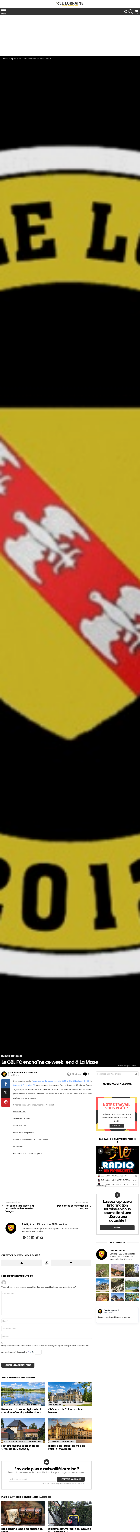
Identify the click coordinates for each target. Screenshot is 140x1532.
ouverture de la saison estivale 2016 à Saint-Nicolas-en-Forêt (61, 1081)
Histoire (53, 1402)
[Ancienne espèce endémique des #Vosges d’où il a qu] (132, 1270)
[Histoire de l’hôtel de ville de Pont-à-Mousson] (70, 1430)
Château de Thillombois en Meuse (66, 1410)
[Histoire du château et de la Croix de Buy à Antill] (117, 1299)
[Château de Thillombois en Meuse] (70, 1394)
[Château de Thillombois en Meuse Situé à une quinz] (102, 1285)
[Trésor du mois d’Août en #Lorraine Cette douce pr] (102, 1299)
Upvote (21, 1263)
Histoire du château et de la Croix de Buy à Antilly (20, 1447)
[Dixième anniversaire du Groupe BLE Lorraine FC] (70, 1513)
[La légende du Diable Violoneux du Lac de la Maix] (132, 1285)
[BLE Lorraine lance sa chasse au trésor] (23, 1513)
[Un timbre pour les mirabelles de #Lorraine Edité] (132, 1299)
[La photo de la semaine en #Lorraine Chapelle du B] (117, 1270)
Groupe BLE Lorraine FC (24, 1085)
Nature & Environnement (26, 1405)
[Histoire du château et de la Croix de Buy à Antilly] (23, 1430)
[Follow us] (125, 11)
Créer (117, 1227)
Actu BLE (45, 1497)
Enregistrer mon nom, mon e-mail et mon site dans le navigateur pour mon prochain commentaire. (45, 1346)
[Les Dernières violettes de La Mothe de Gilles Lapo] (117, 1285)
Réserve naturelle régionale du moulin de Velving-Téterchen (21, 1410)
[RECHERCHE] (131, 11)
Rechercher (136, 1074)
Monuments (55, 1405)
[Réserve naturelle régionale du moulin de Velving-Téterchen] (23, 1394)
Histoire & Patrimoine (72, 1402)
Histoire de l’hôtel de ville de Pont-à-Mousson (66, 1447)
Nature (7, 1405)
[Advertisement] (70, 36)
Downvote (71, 1263)
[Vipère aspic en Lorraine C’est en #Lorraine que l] (102, 1270)
